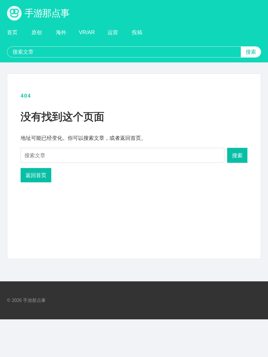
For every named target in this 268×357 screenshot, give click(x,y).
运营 (112, 32)
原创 (36, 32)
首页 (12, 32)
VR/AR (87, 32)
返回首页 (35, 175)
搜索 (251, 52)
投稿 (137, 32)
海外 (61, 32)
